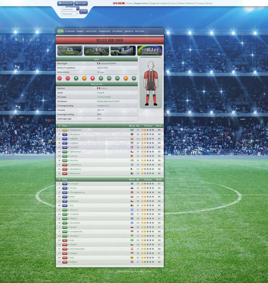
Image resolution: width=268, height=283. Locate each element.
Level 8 (100, 92)
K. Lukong (72, 156)
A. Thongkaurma (76, 192)
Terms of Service (186, 3)
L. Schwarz (73, 201)
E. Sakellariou (74, 164)
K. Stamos (73, 209)
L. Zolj (70, 205)
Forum (173, 3)
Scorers (117, 31)
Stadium (70, 31)
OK (84, 11)
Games (80, 31)
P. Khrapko (73, 235)
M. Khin (71, 196)
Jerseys (128, 31)
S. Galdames (74, 151)
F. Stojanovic (74, 173)
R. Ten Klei (73, 147)
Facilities (91, 31)
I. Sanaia (72, 227)
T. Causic (72, 253)
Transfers (104, 31)
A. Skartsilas (74, 222)
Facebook (66, 3)
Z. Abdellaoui (74, 169)
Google (82, 3)
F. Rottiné (72, 261)
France (103, 88)
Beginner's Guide (159, 3)
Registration (141, 3)
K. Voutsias (73, 214)
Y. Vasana (73, 138)
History (139, 31)
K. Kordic (72, 188)
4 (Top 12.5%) (104, 97)
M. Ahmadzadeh (76, 248)
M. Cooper (73, 183)
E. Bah (71, 257)
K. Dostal (72, 244)
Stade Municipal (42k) (108, 101)
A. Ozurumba (74, 129)
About (209, 3)
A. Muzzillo (73, 160)
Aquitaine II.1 (103, 105)
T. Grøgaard (74, 134)
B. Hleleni (72, 218)
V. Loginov (73, 143)
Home (129, 3)
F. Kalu (71, 240)
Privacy (200, 3)
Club (60, 31)
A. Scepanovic (75, 231)
